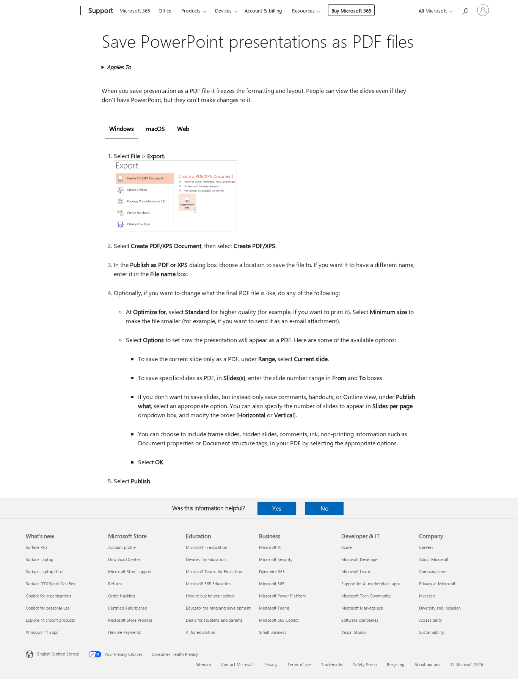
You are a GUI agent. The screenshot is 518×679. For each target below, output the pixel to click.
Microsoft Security (275, 559)
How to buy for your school (210, 596)
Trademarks (332, 664)
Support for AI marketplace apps (370, 583)
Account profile (122, 547)
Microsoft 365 (134, 10)
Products (191, 10)
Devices (223, 10)
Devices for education (206, 559)
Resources (303, 10)
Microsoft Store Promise (130, 620)
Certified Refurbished (127, 608)
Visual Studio (353, 632)
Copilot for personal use (48, 608)
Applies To (119, 67)
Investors (427, 596)
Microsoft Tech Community (366, 596)
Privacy (270, 664)
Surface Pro (36, 547)
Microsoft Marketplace (362, 608)
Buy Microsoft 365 (351, 10)
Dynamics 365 (272, 571)
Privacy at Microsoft (437, 583)
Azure (346, 547)
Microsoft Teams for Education (214, 571)
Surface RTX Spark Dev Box (50, 583)
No (324, 508)
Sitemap (203, 664)
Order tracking (121, 596)
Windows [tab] (121, 128)
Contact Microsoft (237, 664)
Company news (433, 571)
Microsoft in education (206, 547)
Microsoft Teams (274, 608)
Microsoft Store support (130, 571)
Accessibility (430, 620)
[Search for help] (465, 9)
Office (165, 10)
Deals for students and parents (214, 620)
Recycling (395, 664)
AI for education (200, 632)
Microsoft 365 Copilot (279, 620)
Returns (115, 583)
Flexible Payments (124, 632)
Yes (276, 508)
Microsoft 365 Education (208, 583)
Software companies (359, 620)
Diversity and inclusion (440, 608)
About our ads (427, 664)
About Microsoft (434, 559)
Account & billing (263, 10)
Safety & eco (365, 664)
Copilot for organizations (48, 596)
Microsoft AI (270, 547)
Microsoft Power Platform (282, 596)
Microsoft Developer (360, 559)
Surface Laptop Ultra (45, 571)
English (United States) (58, 654)
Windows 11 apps (42, 632)
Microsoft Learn (355, 571)
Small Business (272, 632)
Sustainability (431, 632)
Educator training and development (218, 608)
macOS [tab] (155, 128)
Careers (426, 547)
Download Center (124, 559)
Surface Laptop (39, 559)
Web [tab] (183, 128)
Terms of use (299, 664)
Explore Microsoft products (50, 620)
